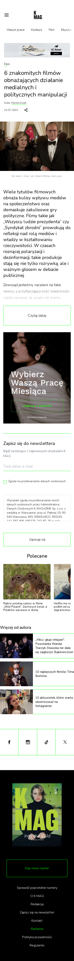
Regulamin (37, 945)
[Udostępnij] (26, 110)
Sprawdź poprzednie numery (37, 888)
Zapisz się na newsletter (37, 912)
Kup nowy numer (37, 868)
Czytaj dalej (37, 315)
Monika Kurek (19, 102)
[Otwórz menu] (6, 15)
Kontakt (37, 920)
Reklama (37, 929)
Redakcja (37, 904)
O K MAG (37, 896)
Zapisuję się (37, 539)
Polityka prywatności (37, 937)
